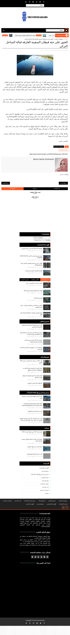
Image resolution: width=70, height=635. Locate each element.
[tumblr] (36, 1)
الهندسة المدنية (30, 504)
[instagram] (29, 1)
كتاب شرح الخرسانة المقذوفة (35, 411)
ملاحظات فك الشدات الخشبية (35, 383)
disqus (35, 188)
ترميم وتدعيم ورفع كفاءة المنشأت (40, 474)
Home (66, 39)
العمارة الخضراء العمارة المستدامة (33, 271)
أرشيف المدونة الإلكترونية (25, 280)
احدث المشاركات (45, 279)
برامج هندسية (45, 471)
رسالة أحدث (63, 183)
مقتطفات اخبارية (59, 39)
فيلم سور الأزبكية (38, 298)
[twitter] (40, 1)
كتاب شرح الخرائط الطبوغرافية (34, 454)
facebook (57, 188)
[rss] (26, 1)
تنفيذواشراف (45, 480)
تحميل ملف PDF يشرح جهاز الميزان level (32, 432)
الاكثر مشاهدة (35, 279)
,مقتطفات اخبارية (44, 50)
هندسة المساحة (63, 504)
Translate (47, 240)
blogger (12, 188)
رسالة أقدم (6, 183)
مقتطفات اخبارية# (58, 147)
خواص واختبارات (44, 484)
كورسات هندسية (44, 490)
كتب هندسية (45, 487)
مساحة (47, 493)
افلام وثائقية (46, 35)
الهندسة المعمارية (44, 468)
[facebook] (43, 1)
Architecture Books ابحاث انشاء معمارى (32, 248)
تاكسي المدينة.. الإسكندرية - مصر (34, 283)
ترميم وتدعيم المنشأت (29, 501)
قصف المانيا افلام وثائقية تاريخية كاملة (32, 35)
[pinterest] (33, 1)
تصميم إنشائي (45, 477)
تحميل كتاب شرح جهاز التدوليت (34, 446)
